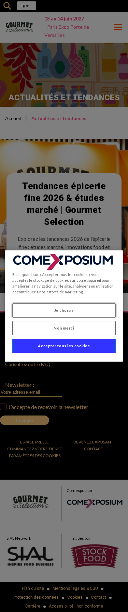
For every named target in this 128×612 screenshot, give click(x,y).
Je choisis (64, 310)
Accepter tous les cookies (64, 346)
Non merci (64, 328)
